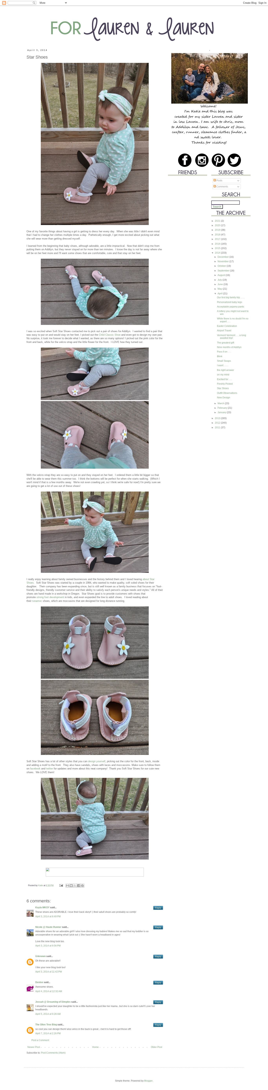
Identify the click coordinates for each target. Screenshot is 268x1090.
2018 (218, 234)
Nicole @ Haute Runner (48, 927)
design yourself (96, 761)
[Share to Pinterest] (82, 886)
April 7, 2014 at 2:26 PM (48, 1033)
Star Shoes (223, 388)
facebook (35, 768)
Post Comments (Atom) (53, 1052)
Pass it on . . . (224, 351)
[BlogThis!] (71, 886)
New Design (223, 397)
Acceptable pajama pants (230, 306)
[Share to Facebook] (79, 886)
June (220, 284)
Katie (41, 885)
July (220, 279)
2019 (218, 230)
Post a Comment (40, 1040)
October (222, 266)
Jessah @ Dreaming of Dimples (53, 1002)
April (220, 293)
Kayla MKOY (42, 907)
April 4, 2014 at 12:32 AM (48, 991)
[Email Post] (61, 885)
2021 (218, 221)
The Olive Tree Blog (46, 1024)
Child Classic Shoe (109, 334)
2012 (218, 422)
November (223, 261)
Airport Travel (224, 330)
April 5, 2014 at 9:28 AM (48, 1014)
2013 (218, 418)
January (222, 412)
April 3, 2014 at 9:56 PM (48, 945)
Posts (219, 180)
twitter (49, 768)
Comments (222, 186)
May (220, 288)
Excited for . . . (224, 379)
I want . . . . (222, 365)
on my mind (223, 374)
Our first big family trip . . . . (231, 297)
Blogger (148, 1080)
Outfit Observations (227, 393)
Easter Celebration (227, 326)
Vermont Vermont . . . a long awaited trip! (231, 336)
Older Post (156, 1047)
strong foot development (50, 597)
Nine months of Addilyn (229, 347)
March (221, 403)
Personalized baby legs (229, 302)
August (222, 275)
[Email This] (67, 886)
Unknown (40, 956)
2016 (218, 243)
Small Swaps (224, 361)
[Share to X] (75, 886)
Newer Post (33, 1047)
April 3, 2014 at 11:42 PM (48, 971)
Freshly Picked (225, 383)
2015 (218, 248)
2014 (218, 252)
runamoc (37, 600)
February (223, 408)
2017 (218, 239)
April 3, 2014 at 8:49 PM (48, 916)
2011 (218, 427)
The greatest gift (225, 342)
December (223, 257)
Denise (39, 982)
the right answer (225, 370)
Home (95, 1047)
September (224, 270)
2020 (218, 225)
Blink (219, 356)
